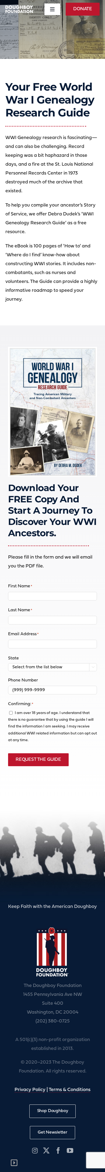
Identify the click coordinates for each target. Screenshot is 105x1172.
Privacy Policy (30, 1089)
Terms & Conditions (69, 1089)
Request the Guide (38, 759)
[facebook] (58, 1150)
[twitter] (46, 1150)
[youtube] (70, 1150)
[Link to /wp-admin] (14, 1163)
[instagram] (35, 1150)
